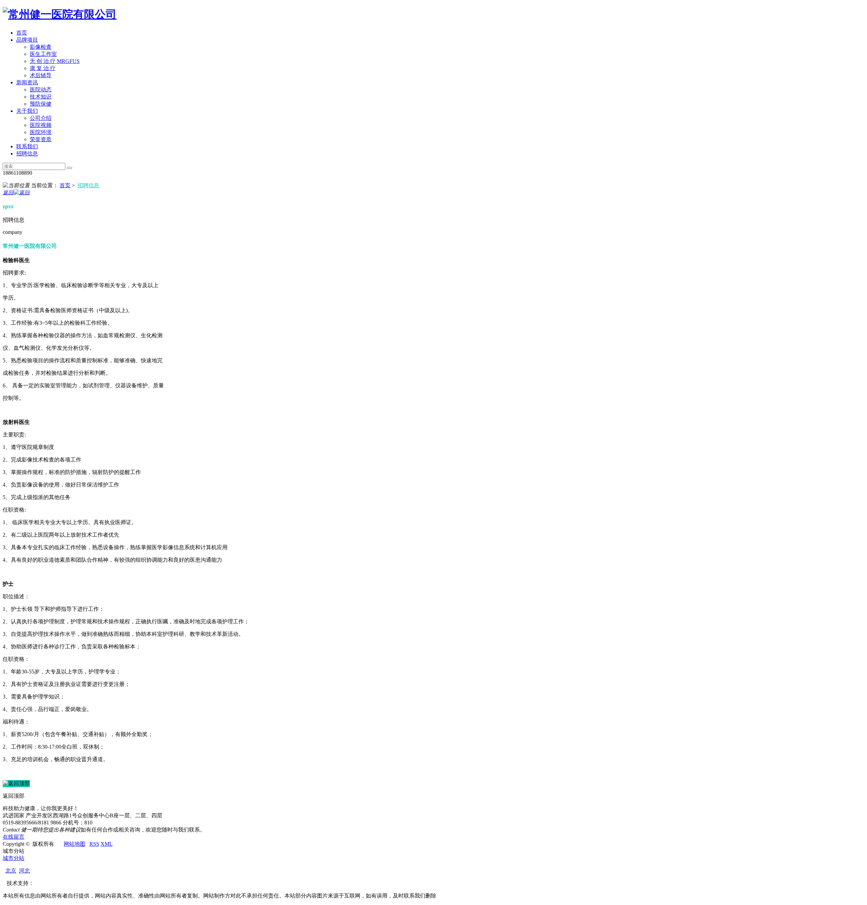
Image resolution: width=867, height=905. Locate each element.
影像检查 (40, 47)
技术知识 (40, 97)
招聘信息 (27, 153)
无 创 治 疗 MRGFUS (55, 61)
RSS (94, 844)
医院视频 (40, 125)
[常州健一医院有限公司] (60, 14)
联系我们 (27, 146)
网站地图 (74, 844)
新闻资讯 (27, 82)
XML (106, 844)
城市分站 (13, 858)
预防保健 (40, 104)
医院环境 (40, 132)
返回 (8, 192)
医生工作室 (43, 54)
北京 (10, 871)
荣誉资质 (40, 139)
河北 (24, 871)
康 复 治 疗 (43, 68)
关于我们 (27, 111)
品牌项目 (27, 40)
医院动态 (40, 89)
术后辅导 (40, 75)
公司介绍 (40, 118)
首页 (21, 33)
